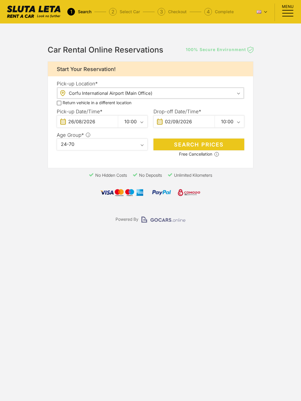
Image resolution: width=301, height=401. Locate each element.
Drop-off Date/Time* (177, 111)
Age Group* (101, 135)
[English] (261, 12)
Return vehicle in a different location (97, 102)
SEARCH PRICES (199, 144)
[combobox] (150, 93)
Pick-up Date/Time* (79, 111)
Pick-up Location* (77, 84)
